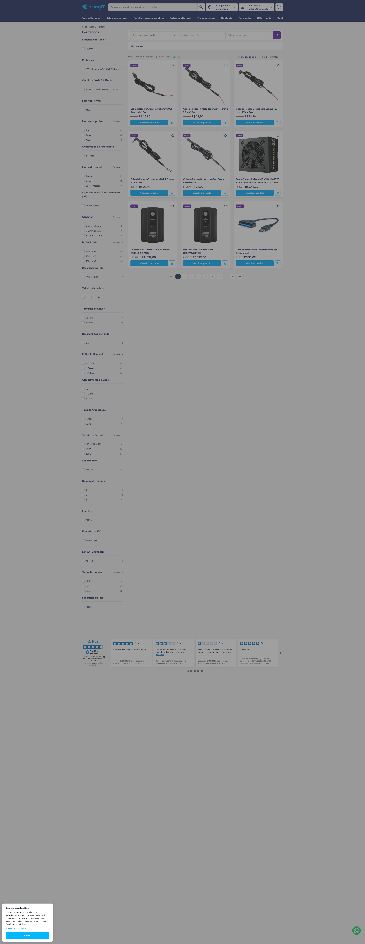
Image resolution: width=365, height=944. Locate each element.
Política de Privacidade (16, 928)
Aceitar (28, 935)
